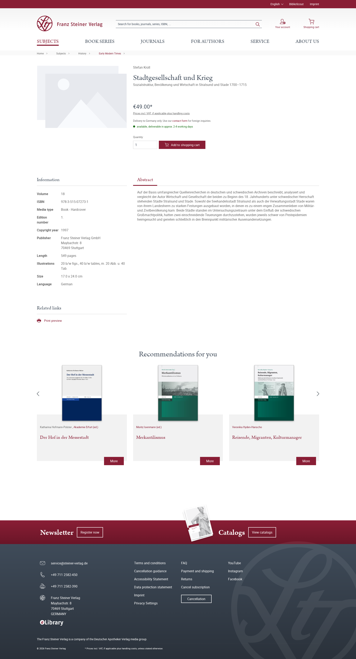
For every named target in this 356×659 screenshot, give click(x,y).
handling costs (129, 648)
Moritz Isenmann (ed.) (149, 427)
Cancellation (196, 599)
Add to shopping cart (185, 145)
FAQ (184, 563)
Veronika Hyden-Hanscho (247, 427)
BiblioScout (296, 4)
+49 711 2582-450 (64, 574)
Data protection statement (153, 587)
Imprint (314, 4)
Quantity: (138, 137)
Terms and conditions (150, 563)
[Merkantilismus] (178, 393)
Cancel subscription (195, 587)
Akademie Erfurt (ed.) (86, 427)
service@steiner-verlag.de (69, 563)
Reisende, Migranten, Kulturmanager (267, 438)
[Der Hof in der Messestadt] (82, 393)
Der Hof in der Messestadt (64, 438)
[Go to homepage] (69, 23)
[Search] (258, 24)
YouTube (234, 563)
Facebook (235, 579)
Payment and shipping (197, 571)
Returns (186, 579)
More (114, 461)
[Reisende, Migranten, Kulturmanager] (274, 393)
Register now (90, 532)
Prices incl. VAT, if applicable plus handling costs (161, 113)
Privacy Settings (146, 603)
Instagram (235, 571)
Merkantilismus (150, 438)
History (82, 53)
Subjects (61, 53)
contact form (179, 121)
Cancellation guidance (150, 571)
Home (40, 53)
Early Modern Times (110, 53)
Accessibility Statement (151, 579)
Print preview (53, 320)
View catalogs (262, 532)
